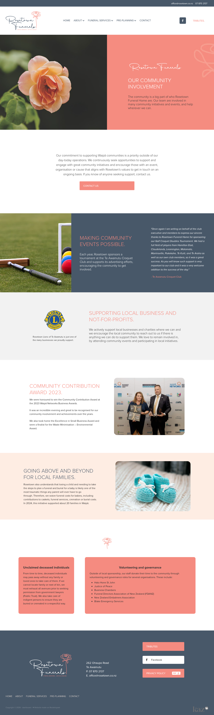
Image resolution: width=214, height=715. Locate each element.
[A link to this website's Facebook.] (183, 20)
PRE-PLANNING (125, 20)
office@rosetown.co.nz (182, 3)
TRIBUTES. (199, 20)
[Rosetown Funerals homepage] (26, 20)
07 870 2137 (96, 671)
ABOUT (78, 20)
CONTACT (145, 20)
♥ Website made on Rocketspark (46, 707)
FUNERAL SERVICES (99, 20)
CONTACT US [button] (90, 185)
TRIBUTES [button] (151, 646)
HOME (66, 20)
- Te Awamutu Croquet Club (166, 276)
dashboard (26, 707)
